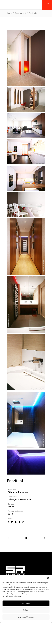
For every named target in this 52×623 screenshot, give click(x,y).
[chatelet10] (26, 58)
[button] (48, 578)
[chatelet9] (26, 178)
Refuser (26, 610)
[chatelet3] (26, 204)
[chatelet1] (26, 246)
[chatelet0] (26, 99)
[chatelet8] (26, 151)
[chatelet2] (26, 125)
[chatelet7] (26, 362)
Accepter (26, 603)
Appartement (20, 13)
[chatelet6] (26, 462)
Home (9, 13)
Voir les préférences (26, 617)
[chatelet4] (26, 304)
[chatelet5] (26, 420)
